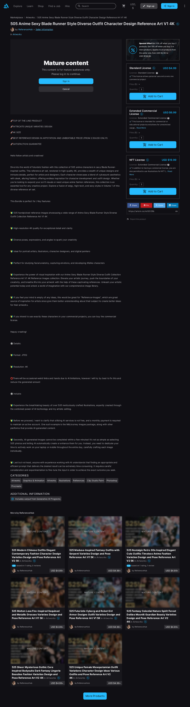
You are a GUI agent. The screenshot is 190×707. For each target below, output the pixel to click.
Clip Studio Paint (95, 480)
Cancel (66, 89)
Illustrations (64, 480)
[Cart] (124, 6)
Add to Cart (155, 96)
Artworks (17, 34)
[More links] (184, 6)
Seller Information (44, 29)
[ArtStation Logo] (6, 6)
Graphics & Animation (33, 480)
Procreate (16, 486)
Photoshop (112, 480)
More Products (95, 696)
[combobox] (96, 6)
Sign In (66, 81)
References (78, 480)
